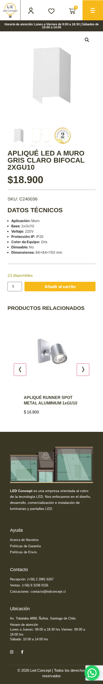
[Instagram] (11, 652)
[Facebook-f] (22, 652)
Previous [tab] (20, 369)
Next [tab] (83, 369)
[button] (87, 39)
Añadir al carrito (60, 286)
